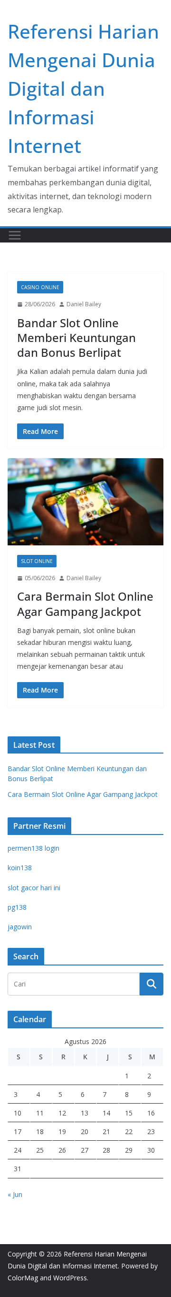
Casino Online (40, 287)
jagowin (20, 926)
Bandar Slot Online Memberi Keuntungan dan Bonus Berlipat (76, 337)
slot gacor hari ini (34, 887)
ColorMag (23, 1277)
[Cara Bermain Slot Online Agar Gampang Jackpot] (85, 501)
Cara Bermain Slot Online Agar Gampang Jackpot (85, 603)
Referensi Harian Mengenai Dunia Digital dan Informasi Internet (83, 88)
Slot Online (37, 561)
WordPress (70, 1277)
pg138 (17, 907)
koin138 (20, 867)
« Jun (15, 1194)
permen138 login (33, 848)
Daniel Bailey (83, 304)
